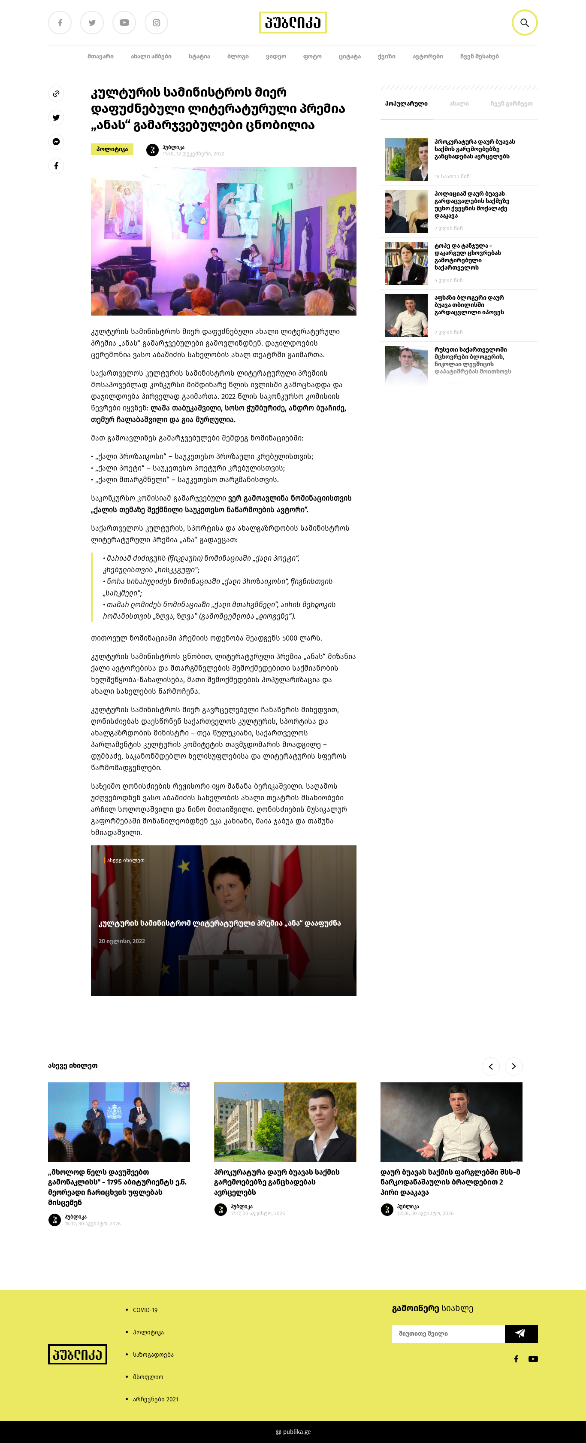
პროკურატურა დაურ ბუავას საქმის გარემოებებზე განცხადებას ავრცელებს (475, 149)
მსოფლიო (148, 1377)
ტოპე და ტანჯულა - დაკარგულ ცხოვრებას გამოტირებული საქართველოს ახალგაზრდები (468, 257)
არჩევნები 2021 (155, 1399)
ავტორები (428, 56)
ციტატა (350, 56)
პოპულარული (406, 103)
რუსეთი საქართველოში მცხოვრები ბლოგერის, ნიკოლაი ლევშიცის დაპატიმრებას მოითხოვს (473, 360)
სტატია (199, 56)
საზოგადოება (153, 1354)
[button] (525, 22)
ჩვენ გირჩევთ (512, 103)
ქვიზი (387, 56)
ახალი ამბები (151, 56)
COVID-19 (145, 1310)
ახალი (459, 103)
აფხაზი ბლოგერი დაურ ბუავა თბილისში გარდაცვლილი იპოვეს (469, 305)
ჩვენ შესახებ (479, 56)
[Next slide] (514, 1066)
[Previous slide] (491, 1066)
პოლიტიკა (112, 149)
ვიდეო (276, 56)
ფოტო (312, 56)
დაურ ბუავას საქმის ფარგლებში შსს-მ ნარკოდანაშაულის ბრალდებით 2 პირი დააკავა (450, 1182)
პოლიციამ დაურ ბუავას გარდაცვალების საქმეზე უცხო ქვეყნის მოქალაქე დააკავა (472, 204)
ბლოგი (238, 56)
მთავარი (101, 56)
